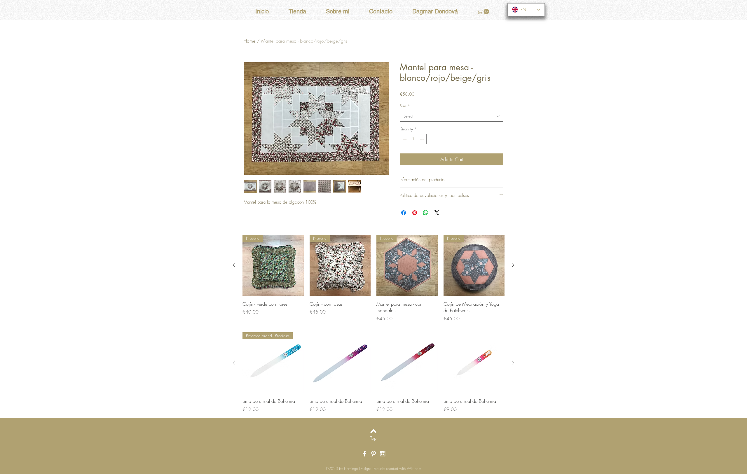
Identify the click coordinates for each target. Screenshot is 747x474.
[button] (484, 11)
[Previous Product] (234, 265)
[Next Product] (512, 265)
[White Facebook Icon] (364, 453)
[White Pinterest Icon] (373, 453)
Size (405, 106)
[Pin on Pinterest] (414, 212)
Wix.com (414, 468)
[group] (373, 278)
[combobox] (451, 116)
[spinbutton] (413, 139)
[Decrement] (404, 139)
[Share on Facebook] (403, 212)
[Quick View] (340, 362)
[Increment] (422, 139)
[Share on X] (436, 212)
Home (249, 41)
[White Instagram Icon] (382, 453)
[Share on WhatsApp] (425, 212)
